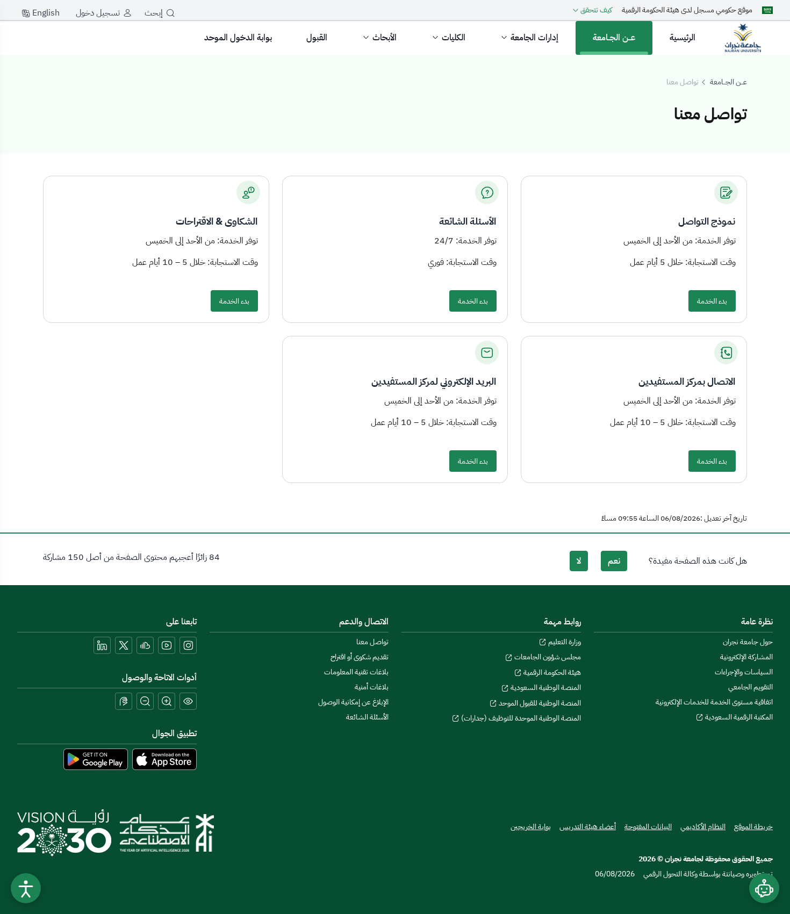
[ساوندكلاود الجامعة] (145, 645)
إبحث (154, 12)
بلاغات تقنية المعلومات (356, 672)
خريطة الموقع (753, 826)
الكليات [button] (453, 37)
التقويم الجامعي (750, 687)
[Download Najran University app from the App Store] (164, 758)
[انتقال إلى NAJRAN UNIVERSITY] (742, 37)
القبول (316, 37)
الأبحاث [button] (384, 37)
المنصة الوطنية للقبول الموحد (539, 703)
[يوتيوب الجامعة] (166, 645)
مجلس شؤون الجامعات (547, 657)
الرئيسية (682, 37)
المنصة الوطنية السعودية (545, 687)
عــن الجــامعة (614, 37)
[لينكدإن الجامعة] (102, 645)
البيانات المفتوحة (648, 826)
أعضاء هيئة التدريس (587, 826)
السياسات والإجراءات (744, 672)
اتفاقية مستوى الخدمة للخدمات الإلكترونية (714, 702)
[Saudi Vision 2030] (64, 833)
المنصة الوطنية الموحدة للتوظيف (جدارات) (520, 718)
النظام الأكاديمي (703, 826)
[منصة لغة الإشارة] (123, 701)
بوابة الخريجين (531, 826)
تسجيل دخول (98, 12)
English (45, 12)
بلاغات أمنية (372, 687)
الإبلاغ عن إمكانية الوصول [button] (353, 702)
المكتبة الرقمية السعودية (738, 717)
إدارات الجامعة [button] (534, 37)
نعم (614, 561)
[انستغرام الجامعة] (188, 645)
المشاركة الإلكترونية (746, 657)
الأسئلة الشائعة (367, 717)
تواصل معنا (372, 641)
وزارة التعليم (564, 641)
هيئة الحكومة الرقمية (551, 672)
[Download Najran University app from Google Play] (95, 758)
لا (579, 561)
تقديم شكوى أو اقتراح (360, 657)
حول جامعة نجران (748, 641)
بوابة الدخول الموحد (238, 37)
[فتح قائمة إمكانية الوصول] (26, 888)
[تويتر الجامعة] (123, 645)
